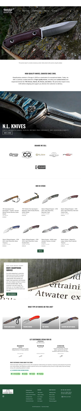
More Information (12, 294)
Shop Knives (26, 10)
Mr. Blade (40, 398)
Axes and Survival (29, 401)
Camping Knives (29, 398)
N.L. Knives (40, 396)
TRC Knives (40, 392)
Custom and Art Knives (30, 394)
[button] (39, 359)
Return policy (52, 394)
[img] (40, 341)
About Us (46, 10)
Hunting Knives (29, 396)
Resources (55, 10)
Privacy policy (52, 398)
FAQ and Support (52, 401)
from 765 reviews (40, 342)
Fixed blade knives (30, 392)
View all (40, 251)
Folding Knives (29, 390)
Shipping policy (52, 392)
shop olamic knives (72, 133)
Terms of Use (52, 396)
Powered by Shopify (45, 406)
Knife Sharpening (37, 10)
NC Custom (40, 401)
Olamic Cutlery (41, 394)
